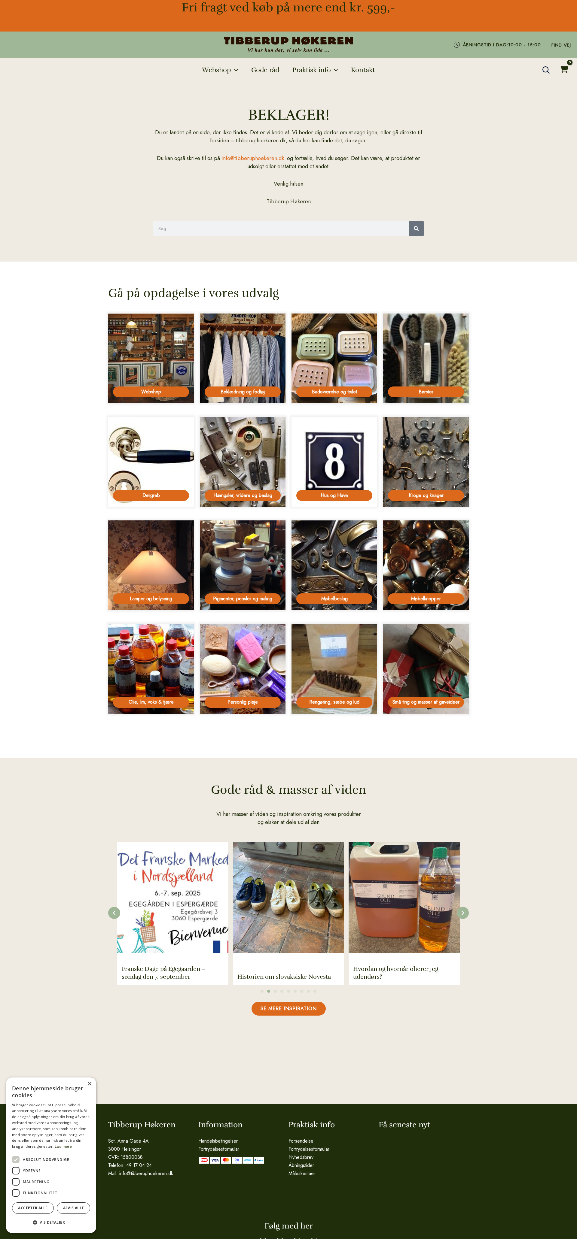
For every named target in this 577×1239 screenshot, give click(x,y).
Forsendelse (300, 1141)
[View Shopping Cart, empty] (564, 70)
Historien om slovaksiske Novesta (284, 976)
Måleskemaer (301, 1173)
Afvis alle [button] (73, 1207)
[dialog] (51, 1155)
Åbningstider (301, 1165)
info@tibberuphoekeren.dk (252, 158)
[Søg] (416, 228)
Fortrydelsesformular (218, 1149)
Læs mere (63, 1146)
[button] (234, 70)
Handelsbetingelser (218, 1141)
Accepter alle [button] (32, 1207)
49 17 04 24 (139, 1165)
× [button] (89, 1084)
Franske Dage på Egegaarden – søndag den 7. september (164, 972)
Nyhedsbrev (300, 1157)
